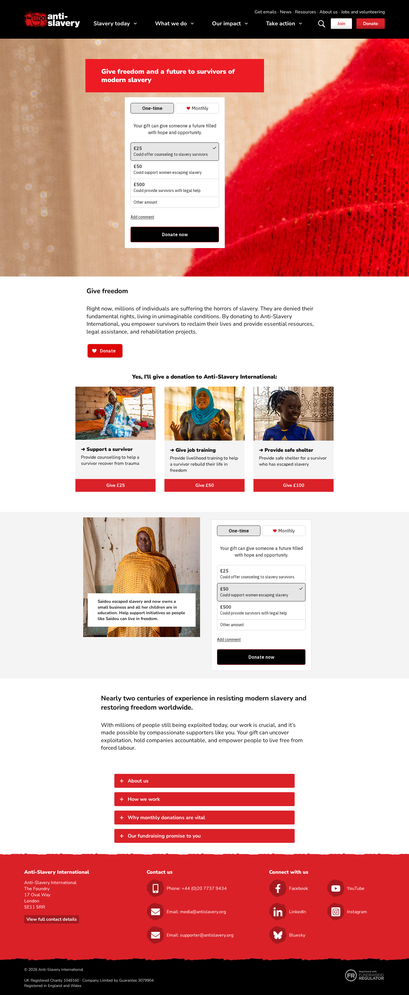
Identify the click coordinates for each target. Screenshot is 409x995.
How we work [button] (144, 799)
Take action (280, 23)
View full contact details (51, 919)
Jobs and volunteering (363, 12)
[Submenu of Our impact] (246, 23)
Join (341, 24)
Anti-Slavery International (52, 19)
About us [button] (138, 780)
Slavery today (111, 23)
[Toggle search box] (321, 24)
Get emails (266, 12)
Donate (370, 24)
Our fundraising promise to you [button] (164, 836)
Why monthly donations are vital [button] (166, 817)
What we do (171, 23)
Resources (305, 12)
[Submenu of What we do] (192, 23)
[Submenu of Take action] (300, 23)
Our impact (226, 23)
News (286, 12)
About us (328, 12)
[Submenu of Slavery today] (135, 23)
